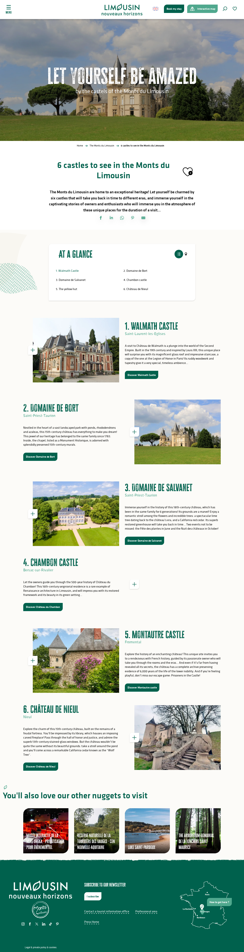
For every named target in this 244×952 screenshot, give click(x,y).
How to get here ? (219, 902)
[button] (225, 9)
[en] (156, 9)
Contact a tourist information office (106, 911)
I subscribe (93, 896)
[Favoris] (235, 8)
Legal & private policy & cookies (41, 947)
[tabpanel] (122, 282)
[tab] (178, 254)
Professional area (146, 911)
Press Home (91, 922)
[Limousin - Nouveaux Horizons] (122, 9)
